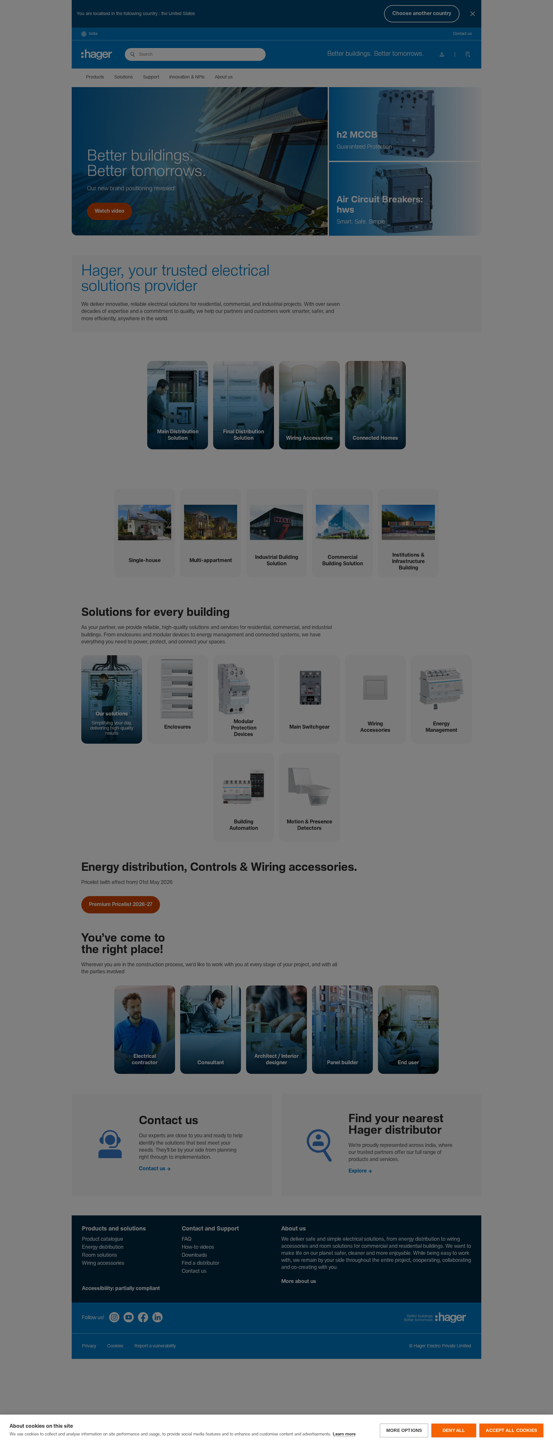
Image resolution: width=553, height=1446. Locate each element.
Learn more (344, 1434)
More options (404, 1430)
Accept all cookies (511, 1430)
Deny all (454, 1430)
